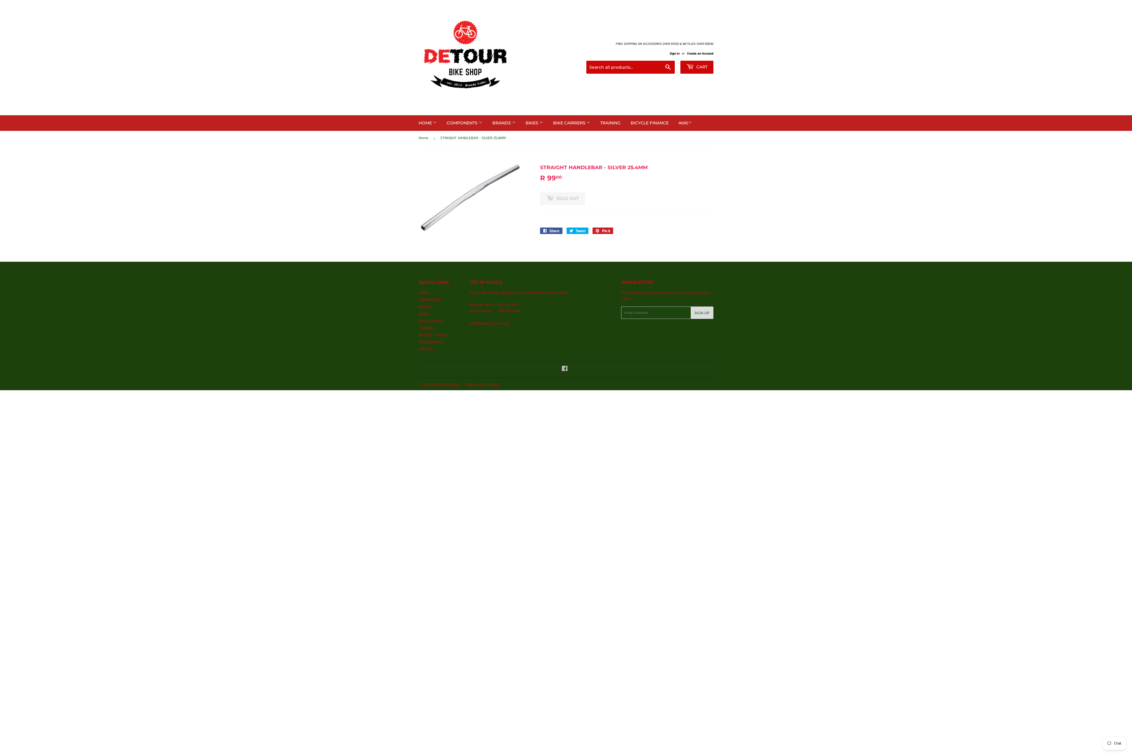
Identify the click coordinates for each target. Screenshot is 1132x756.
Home (423, 138)
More (683, 123)
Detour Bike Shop (445, 385)
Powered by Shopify (482, 385)
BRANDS (502, 123)
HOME (426, 123)
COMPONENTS (463, 123)
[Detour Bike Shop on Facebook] (565, 370)
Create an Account (700, 53)
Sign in (674, 53)
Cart (701, 67)
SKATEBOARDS (430, 342)
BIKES (532, 123)
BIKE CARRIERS (570, 123)
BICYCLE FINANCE (650, 123)
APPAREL (426, 349)
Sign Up (702, 313)
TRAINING (610, 123)
